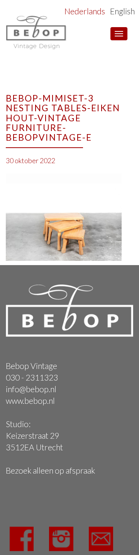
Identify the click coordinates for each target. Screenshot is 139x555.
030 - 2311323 (32, 377)
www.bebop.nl (30, 400)
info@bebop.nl (31, 389)
